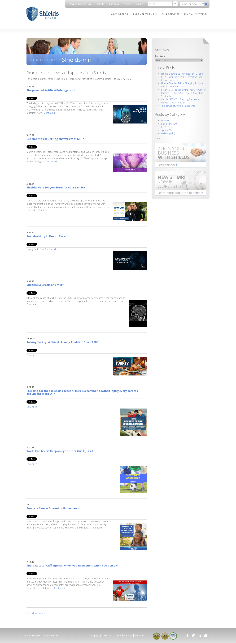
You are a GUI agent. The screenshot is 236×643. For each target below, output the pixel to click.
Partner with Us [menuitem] (145, 14)
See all (158, 138)
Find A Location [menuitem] (195, 14)
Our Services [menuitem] (170, 14)
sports (166, 130)
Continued (49, 112)
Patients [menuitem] (100, 3)
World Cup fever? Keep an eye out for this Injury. (59, 451)
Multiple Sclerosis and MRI (44, 285)
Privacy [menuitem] (117, 635)
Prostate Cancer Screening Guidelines (51, 508)
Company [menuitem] (114, 3)
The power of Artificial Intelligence (49, 90)
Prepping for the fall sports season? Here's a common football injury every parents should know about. (82, 392)
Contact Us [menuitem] (106, 635)
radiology (168, 133)
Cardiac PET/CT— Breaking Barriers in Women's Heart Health (180, 101)
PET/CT (166, 126)
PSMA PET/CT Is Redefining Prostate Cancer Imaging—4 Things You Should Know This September (183, 93)
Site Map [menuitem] (127, 635)
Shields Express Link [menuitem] (80, 3)
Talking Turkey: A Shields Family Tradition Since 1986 (62, 342)
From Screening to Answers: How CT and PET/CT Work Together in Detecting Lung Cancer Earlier (182, 77)
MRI (165, 120)
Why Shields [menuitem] (119, 14)
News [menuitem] (127, 3)
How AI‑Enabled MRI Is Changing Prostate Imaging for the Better (182, 85)
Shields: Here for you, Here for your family (55, 187)
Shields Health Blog (43, 60)
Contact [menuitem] (139, 3)
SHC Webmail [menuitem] (140, 635)
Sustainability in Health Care (45, 236)
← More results (37, 613)
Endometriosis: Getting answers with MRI (54, 139)
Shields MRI (169, 123)
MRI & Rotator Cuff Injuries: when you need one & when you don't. (71, 565)
